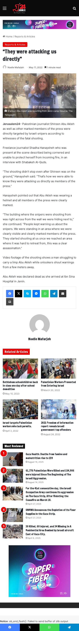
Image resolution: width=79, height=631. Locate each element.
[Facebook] (9, 293)
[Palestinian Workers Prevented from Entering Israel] (58, 368)
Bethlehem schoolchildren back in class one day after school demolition (20, 385)
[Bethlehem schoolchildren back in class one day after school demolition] (20, 368)
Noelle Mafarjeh (16, 67)
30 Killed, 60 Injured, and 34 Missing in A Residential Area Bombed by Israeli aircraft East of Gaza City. (50, 530)
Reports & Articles (25, 36)
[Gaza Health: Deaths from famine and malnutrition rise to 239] (13, 459)
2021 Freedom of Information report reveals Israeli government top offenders (57, 426)
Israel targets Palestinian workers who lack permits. (17, 424)
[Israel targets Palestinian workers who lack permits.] (20, 409)
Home (8, 36)
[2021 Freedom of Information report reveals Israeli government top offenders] (58, 409)
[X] (18, 293)
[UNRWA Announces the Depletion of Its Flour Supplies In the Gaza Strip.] (13, 515)
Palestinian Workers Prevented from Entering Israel (58, 383)
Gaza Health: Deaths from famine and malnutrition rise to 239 (46, 456)
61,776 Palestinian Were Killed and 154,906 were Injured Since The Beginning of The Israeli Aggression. (50, 474)
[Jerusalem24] (20, 8)
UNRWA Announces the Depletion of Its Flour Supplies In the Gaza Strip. (51, 512)
